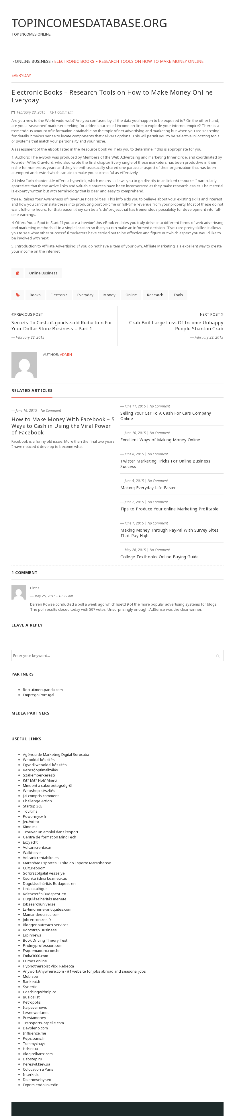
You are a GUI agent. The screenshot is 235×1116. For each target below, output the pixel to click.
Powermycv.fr (34, 816)
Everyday (85, 294)
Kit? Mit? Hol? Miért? (40, 780)
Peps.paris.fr (34, 1038)
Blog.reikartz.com (38, 1053)
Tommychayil (34, 1043)
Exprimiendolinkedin (40, 1084)
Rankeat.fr (32, 981)
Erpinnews (32, 935)
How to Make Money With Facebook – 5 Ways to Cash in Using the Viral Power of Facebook (63, 426)
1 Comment (63, 112)
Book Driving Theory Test (45, 940)
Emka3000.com (35, 955)
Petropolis (32, 1002)
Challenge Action (37, 800)
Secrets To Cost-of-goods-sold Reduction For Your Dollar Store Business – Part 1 (61, 325)
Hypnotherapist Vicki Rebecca (48, 966)
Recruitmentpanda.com (43, 689)
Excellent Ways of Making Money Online (160, 439)
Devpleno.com (35, 1028)
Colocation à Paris (38, 1069)
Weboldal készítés (39, 759)
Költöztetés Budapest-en (44, 893)
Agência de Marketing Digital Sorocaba (56, 754)
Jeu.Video (31, 821)
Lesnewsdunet (36, 1012)
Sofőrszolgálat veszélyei (44, 873)
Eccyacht (30, 842)
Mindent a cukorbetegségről (47, 785)
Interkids (31, 1074)
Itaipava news (35, 1007)
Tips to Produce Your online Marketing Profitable (169, 509)
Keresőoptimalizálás (40, 769)
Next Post (210, 314)
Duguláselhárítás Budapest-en (49, 883)
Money (109, 294)
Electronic (59, 294)
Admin (66, 354)
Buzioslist (31, 997)
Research (155, 294)
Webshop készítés (39, 790)
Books (35, 294)
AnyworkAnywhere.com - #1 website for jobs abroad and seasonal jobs (84, 971)
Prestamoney (34, 1017)
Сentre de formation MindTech (49, 837)
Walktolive (32, 852)
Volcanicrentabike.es (41, 857)
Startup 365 (32, 806)
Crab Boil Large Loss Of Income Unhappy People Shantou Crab (176, 325)
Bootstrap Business (40, 929)
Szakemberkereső (39, 775)
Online (131, 294)
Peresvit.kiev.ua (36, 1064)
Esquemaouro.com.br (41, 950)
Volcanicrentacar (37, 847)
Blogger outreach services (45, 924)
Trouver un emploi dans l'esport (50, 831)
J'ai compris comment (41, 795)
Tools (178, 294)
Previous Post (28, 314)
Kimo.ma (30, 826)
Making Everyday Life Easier (148, 487)
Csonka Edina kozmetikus (45, 878)
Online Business (43, 273)
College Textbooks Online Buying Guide (159, 556)
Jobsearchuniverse (39, 904)
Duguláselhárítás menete (44, 899)
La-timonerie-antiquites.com (47, 909)
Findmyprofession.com (42, 945)
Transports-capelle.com (43, 1022)
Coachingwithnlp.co (39, 991)
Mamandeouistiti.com (41, 914)
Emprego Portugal (38, 694)
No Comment (51, 410)
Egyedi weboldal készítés (45, 764)
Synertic (30, 986)
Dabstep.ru (32, 1059)
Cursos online (35, 960)
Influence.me (34, 1033)
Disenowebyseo (37, 1079)
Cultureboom (34, 868)
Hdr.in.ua (30, 1048)
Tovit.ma (30, 811)
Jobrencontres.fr (37, 919)
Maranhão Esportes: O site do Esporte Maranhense (67, 862)
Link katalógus (35, 888)
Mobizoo (30, 976)
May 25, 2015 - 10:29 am (53, 596)
